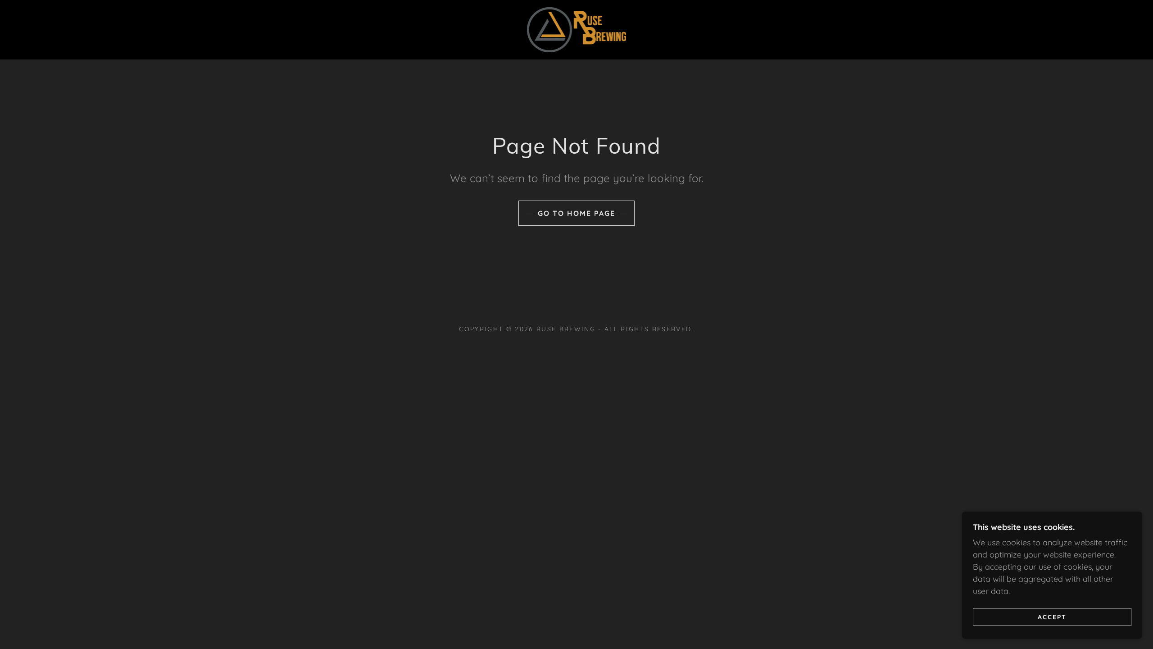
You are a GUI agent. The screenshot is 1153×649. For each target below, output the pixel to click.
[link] (576, 29)
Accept (1052, 616)
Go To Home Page (576, 213)
